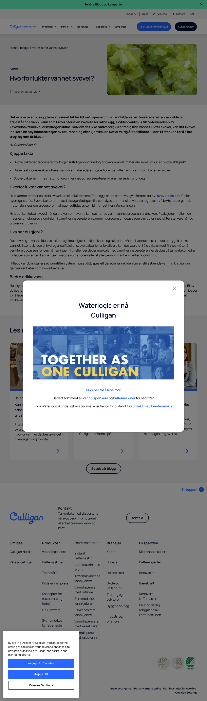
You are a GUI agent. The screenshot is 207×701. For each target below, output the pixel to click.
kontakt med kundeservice (152, 406)
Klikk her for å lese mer (103, 390)
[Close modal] (174, 288)
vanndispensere (95, 398)
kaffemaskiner (124, 398)
